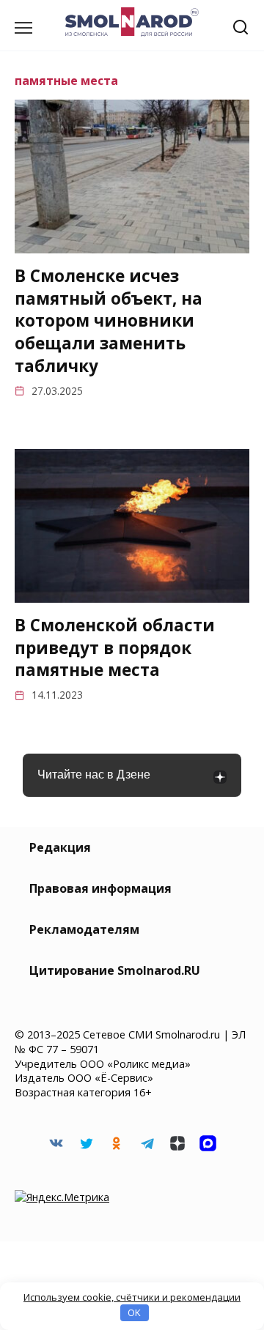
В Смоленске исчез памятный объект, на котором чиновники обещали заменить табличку (108, 320)
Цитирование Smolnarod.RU (114, 970)
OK (134, 1312)
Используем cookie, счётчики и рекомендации (132, 1297)
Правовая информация (100, 888)
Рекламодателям (84, 929)
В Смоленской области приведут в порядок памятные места (115, 648)
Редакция (60, 847)
